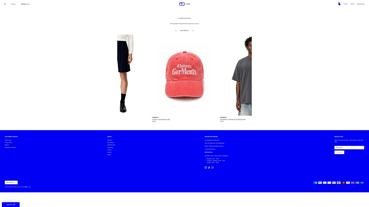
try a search (196, 23)
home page (188, 23)
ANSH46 (10, 186)
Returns (7, 145)
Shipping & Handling (10, 147)
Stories (109, 154)
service (25, 4)
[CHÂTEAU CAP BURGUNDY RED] (184, 75)
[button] (11, 204)
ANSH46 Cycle (111, 145)
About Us (109, 140)
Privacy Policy (8, 142)
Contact (109, 152)
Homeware (110, 147)
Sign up (339, 152)
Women (14, 4)
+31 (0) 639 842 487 (210, 149)
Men (5, 4)
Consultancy (110, 142)
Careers (109, 150)
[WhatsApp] (213, 167)
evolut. (29, 186)
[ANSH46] (184, 4)
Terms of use (8, 140)
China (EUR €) (10, 182)
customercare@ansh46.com (216, 146)
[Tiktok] (209, 167)
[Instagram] (206, 167)
